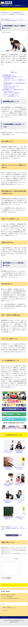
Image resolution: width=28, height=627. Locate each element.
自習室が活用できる (9, 88)
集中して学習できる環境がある (11, 92)
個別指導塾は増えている (8, 75)
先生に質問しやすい (9, 78)
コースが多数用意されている (11, 96)
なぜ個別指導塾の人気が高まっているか (12, 76)
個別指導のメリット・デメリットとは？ (13, 19)
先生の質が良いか (8, 91)
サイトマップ (5, 610)
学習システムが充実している (11, 86)
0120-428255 (16, 553)
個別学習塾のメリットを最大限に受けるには (13, 89)
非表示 (15, 72)
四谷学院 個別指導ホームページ (9, 607)
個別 (20, 535)
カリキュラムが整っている (10, 94)
